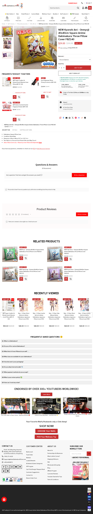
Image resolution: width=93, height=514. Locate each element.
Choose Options (20, 92)
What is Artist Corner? (53, 456)
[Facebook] (63, 118)
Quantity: (61, 63)
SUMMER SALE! (72, 3)
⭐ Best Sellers (9, 14)
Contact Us (29, 475)
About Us (50, 450)
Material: (61, 56)
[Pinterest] (76, 118)
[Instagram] (12, 467)
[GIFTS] (86, 8)
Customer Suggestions (32, 472)
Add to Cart (78, 68)
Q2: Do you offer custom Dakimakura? (13, 346)
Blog (48, 468)
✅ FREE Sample (74, 14)
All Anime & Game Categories (34, 463)
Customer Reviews (52, 473)
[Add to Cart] (43, 96)
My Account (29, 452)
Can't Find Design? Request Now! (35, 469)
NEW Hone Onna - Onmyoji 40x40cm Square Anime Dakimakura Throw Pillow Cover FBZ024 (76, 271)
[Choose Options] (14, 97)
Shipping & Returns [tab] (26, 130)
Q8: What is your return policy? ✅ (12, 377)
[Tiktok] (85, 118)
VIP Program (29, 466)
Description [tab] (6, 130)
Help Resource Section (43, 148)
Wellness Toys (46, 14)
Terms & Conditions (53, 479)
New (17, 14)
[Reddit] (82, 118)
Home (3, 24)
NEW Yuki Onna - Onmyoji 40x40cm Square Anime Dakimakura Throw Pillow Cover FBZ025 (76, 251)
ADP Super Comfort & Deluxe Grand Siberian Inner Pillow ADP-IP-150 (20, 82)
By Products (63, 14)
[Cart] (90, 8)
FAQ (34, 148)
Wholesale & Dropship (53, 465)
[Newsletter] (89, 453)
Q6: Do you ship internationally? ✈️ (12, 367)
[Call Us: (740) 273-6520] (82, 3)
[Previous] (3, 314)
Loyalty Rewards (30, 460)
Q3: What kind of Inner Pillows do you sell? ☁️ (15, 351)
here (40, 142)
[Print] (69, 118)
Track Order (29, 454)
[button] (7, 19)
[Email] (66, 118)
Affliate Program (52, 471)
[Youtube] (16, 467)
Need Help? (85, 14)
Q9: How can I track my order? (11, 382)
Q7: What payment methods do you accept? (15, 372)
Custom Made (35, 14)
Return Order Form (31, 478)
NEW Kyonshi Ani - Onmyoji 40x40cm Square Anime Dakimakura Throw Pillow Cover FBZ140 (30, 124)
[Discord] (79, 118)
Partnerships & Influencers (55, 453)
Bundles (55, 14)
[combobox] (64, 8)
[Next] (89, 314)
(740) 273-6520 (8, 456)
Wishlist (28, 457)
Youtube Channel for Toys (54, 476)
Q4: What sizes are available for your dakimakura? (17, 356)
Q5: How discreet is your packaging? (12, 361)
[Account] (83, 8)
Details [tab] (14, 130)
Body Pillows (25, 14)
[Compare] (19, 97)
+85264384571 (8, 462)
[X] (73, 118)
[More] (13, 14)
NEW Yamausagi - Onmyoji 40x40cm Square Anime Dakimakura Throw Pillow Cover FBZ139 (31, 271)
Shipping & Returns (52, 459)
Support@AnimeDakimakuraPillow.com (15, 459)
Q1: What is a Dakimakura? (10, 341)
